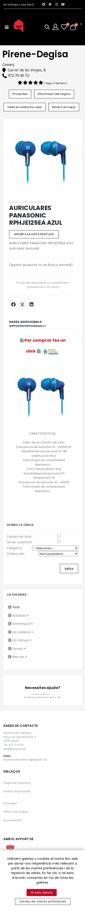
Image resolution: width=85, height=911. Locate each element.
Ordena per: (16, 553)
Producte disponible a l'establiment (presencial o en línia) (42, 284)
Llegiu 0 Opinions (55, 83)
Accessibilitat (12, 820)
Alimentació (22, 623)
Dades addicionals (25, 322)
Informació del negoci (54, 94)
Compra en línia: (19, 536)
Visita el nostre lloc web (24, 107)
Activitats (20, 615)
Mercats (19, 657)
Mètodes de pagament (28, 326)
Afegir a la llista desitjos (34, 234)
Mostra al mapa (63, 107)
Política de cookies (15, 812)
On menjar (21, 640)
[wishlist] (64, 27)
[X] (22, 304)
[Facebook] (13, 304)
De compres (22, 632)
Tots (16, 607)
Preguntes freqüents (17, 783)
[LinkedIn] (31, 304)
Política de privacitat (16, 791)
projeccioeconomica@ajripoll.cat (41, 694)
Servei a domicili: (20, 542)
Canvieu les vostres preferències (42, 901)
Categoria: (14, 548)
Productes (20, 94)
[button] (47, 28)
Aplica (69, 568)
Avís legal (10, 803)
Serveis (19, 648)
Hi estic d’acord (41, 892)
